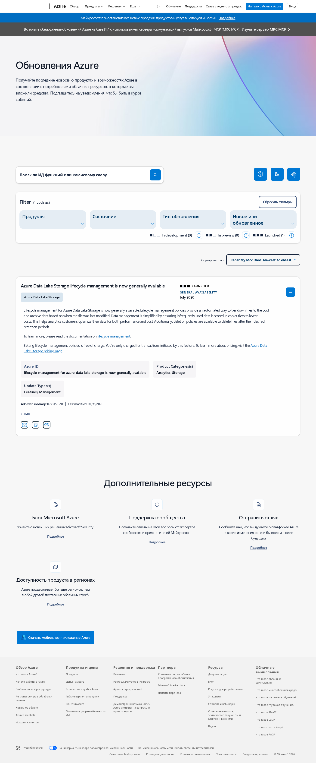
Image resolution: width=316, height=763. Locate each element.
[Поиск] (155, 174)
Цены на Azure (75, 681)
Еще (133, 6)
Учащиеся (214, 696)
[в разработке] (199, 235)
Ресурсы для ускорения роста (131, 681)
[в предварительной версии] (246, 235)
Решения (114, 6)
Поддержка (193, 6)
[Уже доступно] (291, 235)
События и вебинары (221, 704)
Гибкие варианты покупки (82, 696)
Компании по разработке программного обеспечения (176, 676)
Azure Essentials (25, 715)
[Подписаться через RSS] (277, 174)
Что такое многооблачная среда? (276, 690)
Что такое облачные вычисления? (268, 680)
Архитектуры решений (127, 689)
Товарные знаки (226, 754)
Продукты (92, 6)
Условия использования (195, 754)
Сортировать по (212, 260)
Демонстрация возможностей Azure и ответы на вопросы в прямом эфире (131, 707)
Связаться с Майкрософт (124, 754)
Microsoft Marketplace (171, 685)
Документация (217, 674)
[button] (260, 174)
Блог (211, 681)
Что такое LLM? (265, 719)
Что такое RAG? (265, 734)
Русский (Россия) (33, 747)
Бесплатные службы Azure (82, 689)
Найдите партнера (169, 692)
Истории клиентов (27, 722)
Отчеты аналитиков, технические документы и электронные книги (224, 714)
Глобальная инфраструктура (33, 689)
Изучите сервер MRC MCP (264, 29)
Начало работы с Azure (264, 6)
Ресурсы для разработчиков (225, 689)
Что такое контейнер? (269, 727)
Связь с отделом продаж (224, 6)
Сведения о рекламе (255, 754)
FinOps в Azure (75, 704)
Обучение (173, 6)
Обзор (74, 6)
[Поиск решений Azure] (158, 6)
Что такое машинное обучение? (276, 697)
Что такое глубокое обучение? (275, 704)
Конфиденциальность (160, 754)
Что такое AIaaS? (266, 712)
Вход (292, 6)
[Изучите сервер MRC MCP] (293, 174)
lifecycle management (113, 336)
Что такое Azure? (26, 674)
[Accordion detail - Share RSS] (35, 425)
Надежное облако (27, 707)
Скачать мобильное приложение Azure (59, 637)
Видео (212, 726)
